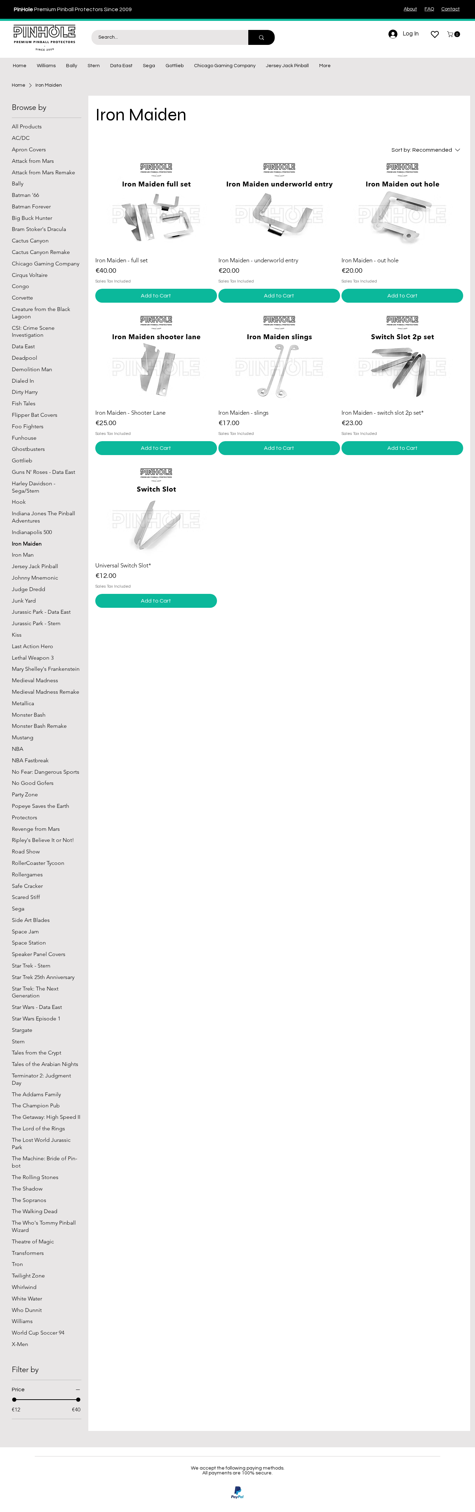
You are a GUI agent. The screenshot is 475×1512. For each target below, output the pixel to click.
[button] (454, 34)
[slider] (14, 1399)
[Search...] (261, 37)
